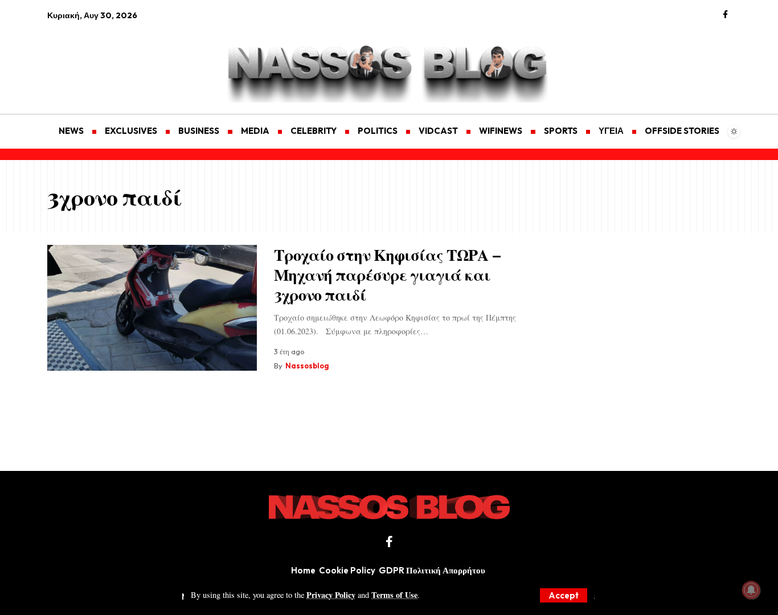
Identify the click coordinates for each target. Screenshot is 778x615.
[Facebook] (725, 15)
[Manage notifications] (751, 590)
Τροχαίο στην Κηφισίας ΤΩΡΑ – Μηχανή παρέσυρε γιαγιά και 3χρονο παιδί (387, 274)
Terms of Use (394, 595)
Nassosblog (307, 365)
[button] (563, 595)
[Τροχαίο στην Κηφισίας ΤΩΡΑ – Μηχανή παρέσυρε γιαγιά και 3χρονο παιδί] (152, 308)
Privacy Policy (330, 595)
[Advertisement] (101, 60)
